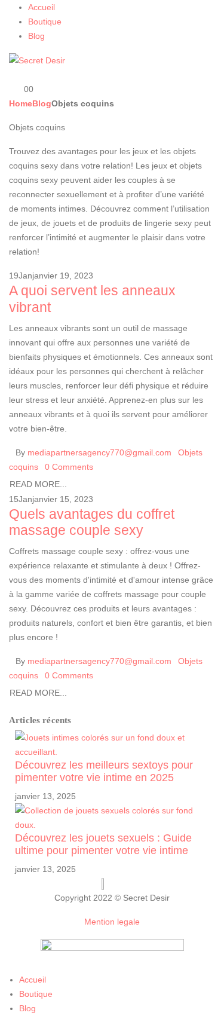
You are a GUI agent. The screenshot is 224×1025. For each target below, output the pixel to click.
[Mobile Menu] (12, 74)
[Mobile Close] (3, 965)
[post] (112, 744)
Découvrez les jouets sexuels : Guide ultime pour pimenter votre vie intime (103, 844)
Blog (36, 36)
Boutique (45, 21)
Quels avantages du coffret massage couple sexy (91, 522)
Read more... (38, 484)
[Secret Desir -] (37, 60)
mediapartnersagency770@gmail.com (99, 452)
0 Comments (69, 467)
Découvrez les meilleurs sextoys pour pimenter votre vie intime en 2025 (104, 771)
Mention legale (112, 921)
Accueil (41, 7)
